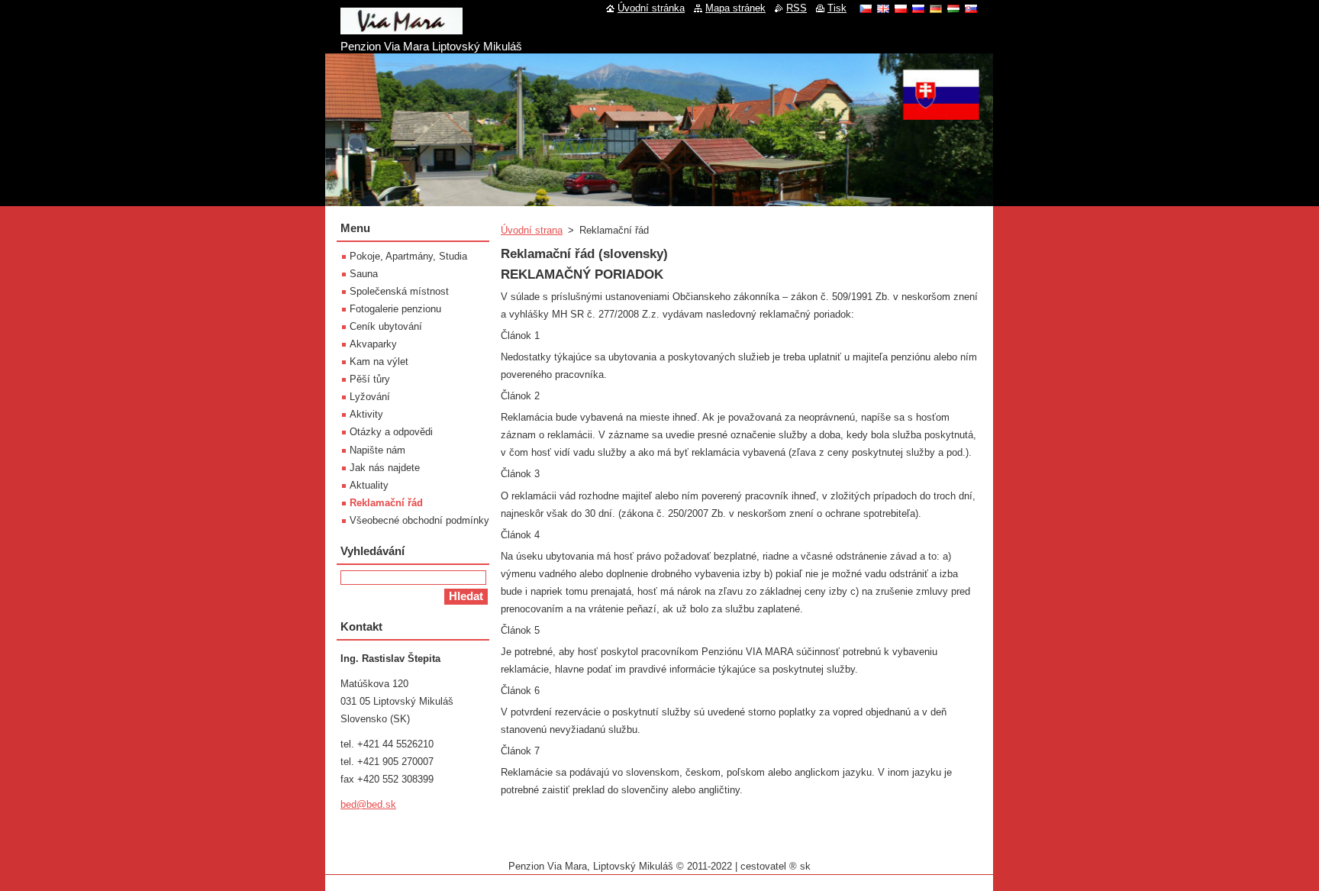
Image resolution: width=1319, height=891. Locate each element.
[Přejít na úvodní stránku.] (401, 28)
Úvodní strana (532, 230)
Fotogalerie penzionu (395, 309)
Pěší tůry (370, 379)
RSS (796, 8)
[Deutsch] (936, 8)
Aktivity (366, 414)
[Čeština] (865, 8)
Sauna (364, 273)
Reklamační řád (386, 502)
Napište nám (377, 450)
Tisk (837, 8)
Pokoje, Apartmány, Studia (408, 256)
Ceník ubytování (386, 326)
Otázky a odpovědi (391, 431)
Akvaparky (373, 344)
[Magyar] (953, 8)
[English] (883, 8)
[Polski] (901, 8)
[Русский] (918, 8)
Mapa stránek (735, 8)
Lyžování (370, 396)
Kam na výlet (379, 361)
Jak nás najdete (385, 467)
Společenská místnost (399, 291)
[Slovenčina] (971, 8)
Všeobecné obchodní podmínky (419, 520)
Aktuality (369, 485)
